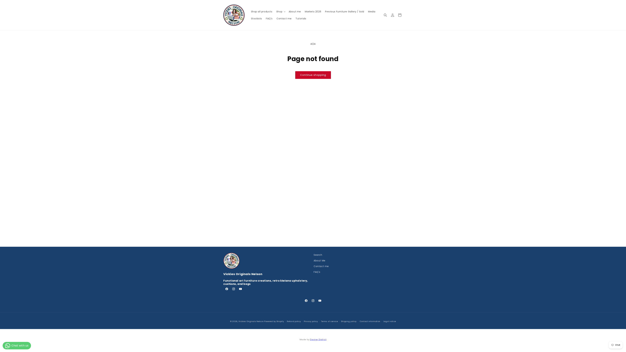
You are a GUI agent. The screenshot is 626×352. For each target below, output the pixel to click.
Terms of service (329, 321)
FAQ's (317, 272)
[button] (280, 11)
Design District (318, 339)
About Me (319, 260)
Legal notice (389, 321)
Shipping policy (349, 321)
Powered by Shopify (274, 321)
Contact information (370, 321)
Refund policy (294, 321)
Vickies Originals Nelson (251, 321)
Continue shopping (313, 75)
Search (318, 255)
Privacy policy (311, 321)
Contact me (321, 266)
